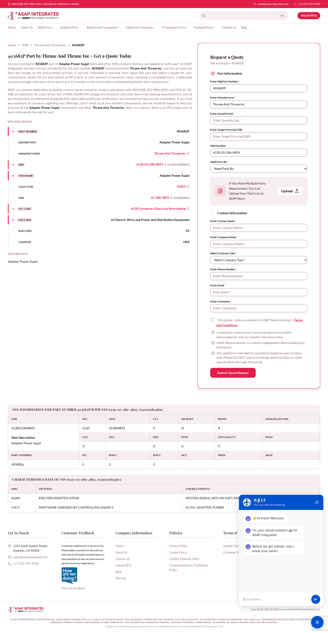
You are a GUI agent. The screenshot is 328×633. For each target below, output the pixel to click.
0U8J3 (181, 186)
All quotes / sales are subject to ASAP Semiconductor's (259, 322)
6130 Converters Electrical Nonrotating (158, 208)
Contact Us (229, 27)
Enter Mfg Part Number (225, 81)
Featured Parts (203, 27)
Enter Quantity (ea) (222, 113)
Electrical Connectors (139, 27)
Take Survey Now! (73, 588)
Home (12, 27)
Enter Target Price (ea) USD (226, 129)
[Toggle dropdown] (53, 27)
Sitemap (121, 578)
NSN (25, 45)
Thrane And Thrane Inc (50, 45)
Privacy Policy (178, 546)
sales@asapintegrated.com (273, 4)
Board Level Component (102, 27)
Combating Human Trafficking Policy (188, 568)
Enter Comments (220, 301)
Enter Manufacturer (223, 97)
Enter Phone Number (223, 269)
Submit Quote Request (233, 373)
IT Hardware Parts (174, 27)
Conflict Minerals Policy (184, 559)
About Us (27, 27)
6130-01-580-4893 (149, 164)
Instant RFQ (309, 15)
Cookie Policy (178, 552)
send (316, 599)
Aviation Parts (69, 27)
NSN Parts (45, 27)
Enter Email (217, 285)
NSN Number (218, 145)
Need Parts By (219, 161)
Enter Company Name (224, 237)
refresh (316, 502)
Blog (244, 27)
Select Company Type (223, 253)
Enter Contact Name (223, 221)
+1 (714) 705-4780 (309, 4)
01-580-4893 (160, 197)
